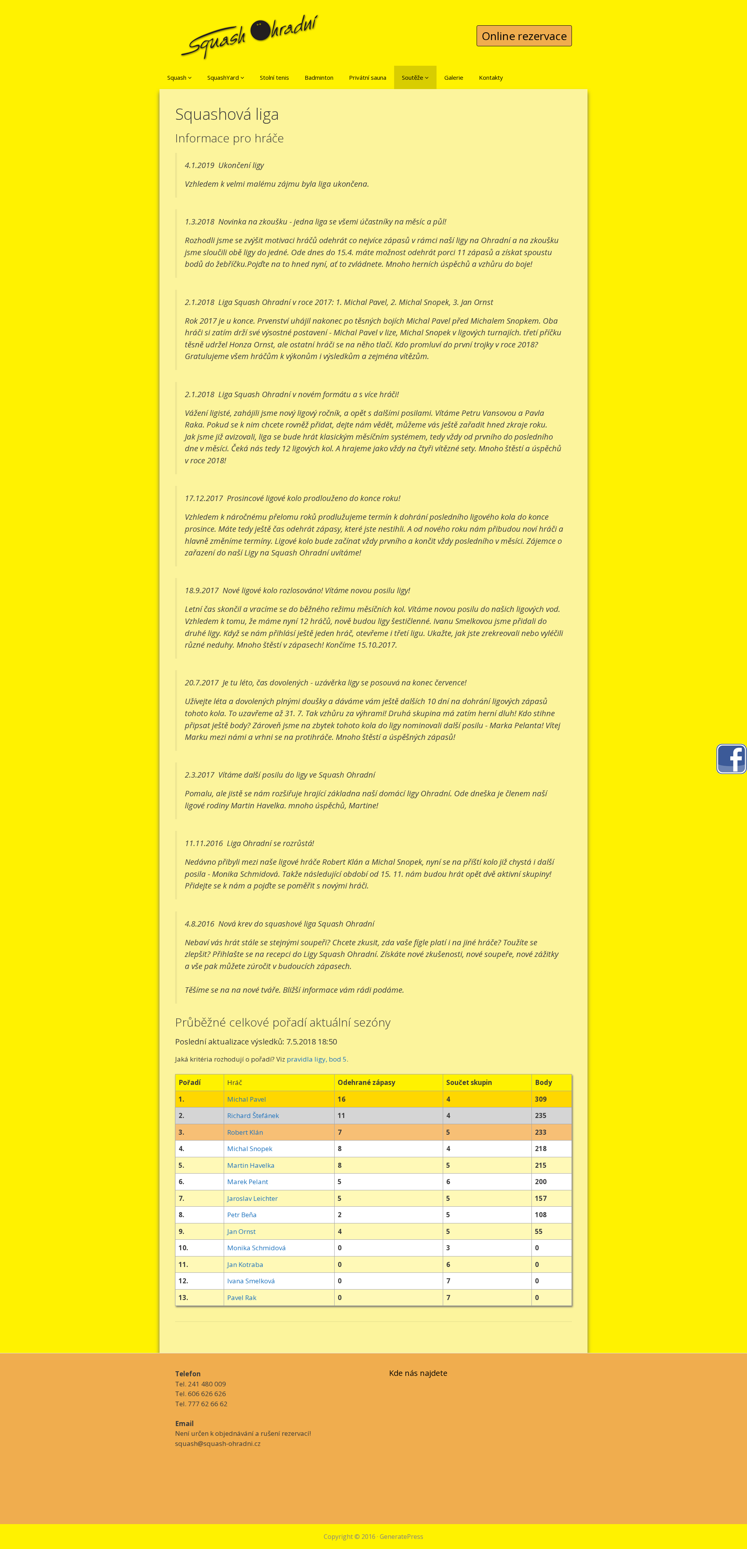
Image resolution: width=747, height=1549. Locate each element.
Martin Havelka (251, 1165)
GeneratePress (401, 1536)
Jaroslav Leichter (252, 1198)
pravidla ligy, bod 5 (317, 1059)
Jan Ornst (241, 1231)
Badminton (319, 77)
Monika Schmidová (256, 1247)
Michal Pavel (246, 1099)
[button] (190, 77)
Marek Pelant (247, 1181)
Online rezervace (524, 35)
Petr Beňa (242, 1214)
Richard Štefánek (253, 1115)
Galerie (453, 77)
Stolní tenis (274, 77)
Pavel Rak (241, 1297)
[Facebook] (731, 758)
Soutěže (413, 77)
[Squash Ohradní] (250, 30)
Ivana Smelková (251, 1280)
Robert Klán (245, 1132)
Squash (177, 77)
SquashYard (223, 77)
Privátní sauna (367, 77)
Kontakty (491, 77)
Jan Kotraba (245, 1264)
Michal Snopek (249, 1148)
